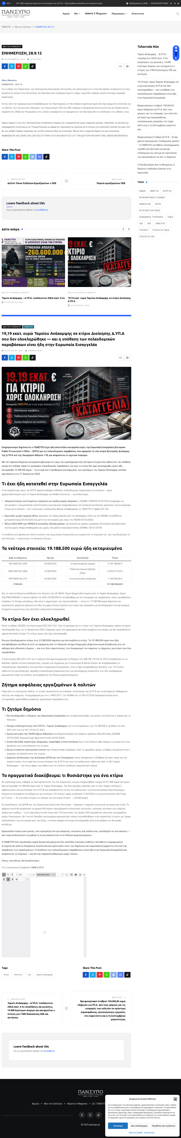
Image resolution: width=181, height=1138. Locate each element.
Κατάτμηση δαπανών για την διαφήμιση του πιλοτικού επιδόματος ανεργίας (48, 3)
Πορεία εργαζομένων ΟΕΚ (111, 183)
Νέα (76, 14)
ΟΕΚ (149, 223)
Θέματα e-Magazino (77, 1103)
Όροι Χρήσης (149, 1132)
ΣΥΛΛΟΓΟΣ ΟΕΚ (147, 236)
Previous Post (18, 179)
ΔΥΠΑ (6, 974)
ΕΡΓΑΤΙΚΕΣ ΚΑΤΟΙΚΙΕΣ (149, 210)
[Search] (177, 13)
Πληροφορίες (118, 14)
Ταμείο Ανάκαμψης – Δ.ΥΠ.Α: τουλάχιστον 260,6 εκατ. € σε (33, 298)
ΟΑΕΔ (170, 217)
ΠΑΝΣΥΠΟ (25, 293)
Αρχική (66, 14)
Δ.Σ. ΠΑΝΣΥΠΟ (99, 1103)
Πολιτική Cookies (136, 1132)
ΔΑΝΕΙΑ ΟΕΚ (145, 204)
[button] (175, 1099)
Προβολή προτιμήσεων (163, 1126)
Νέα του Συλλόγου (11, 293)
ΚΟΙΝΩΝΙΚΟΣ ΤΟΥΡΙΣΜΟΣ (151, 217)
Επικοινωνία (138, 14)
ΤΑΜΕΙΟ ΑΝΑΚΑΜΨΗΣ (44, 974)
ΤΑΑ (29, 974)
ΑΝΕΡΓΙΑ (154, 191)
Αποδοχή (117, 1126)
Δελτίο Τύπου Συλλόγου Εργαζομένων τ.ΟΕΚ (31, 183)
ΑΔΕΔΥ (142, 191)
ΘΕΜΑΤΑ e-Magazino (96, 14)
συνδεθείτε (42, 210)
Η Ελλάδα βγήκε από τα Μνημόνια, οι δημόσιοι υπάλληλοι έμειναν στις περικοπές (156, 168)
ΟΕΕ (141, 223)
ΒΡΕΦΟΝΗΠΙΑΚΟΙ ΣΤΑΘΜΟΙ (152, 197)
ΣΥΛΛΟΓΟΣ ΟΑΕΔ (160, 230)
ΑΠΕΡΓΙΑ (167, 191)
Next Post (117, 180)
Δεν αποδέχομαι (139, 1126)
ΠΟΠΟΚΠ (143, 230)
